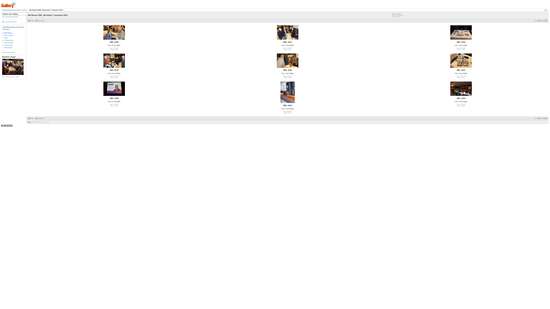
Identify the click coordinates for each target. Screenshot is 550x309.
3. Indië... (6, 38)
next (536, 20)
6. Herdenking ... (8, 45)
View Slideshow (10, 22)
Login (545, 10)
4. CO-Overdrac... (9, 40)
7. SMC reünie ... (8, 47)
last (542, 20)
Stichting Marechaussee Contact (14, 10)
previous (41, 20)
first (32, 20)
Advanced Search (11, 17)
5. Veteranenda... (8, 42)
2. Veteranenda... (8, 35)
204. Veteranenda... (9, 52)
